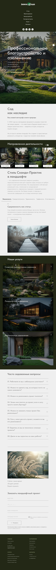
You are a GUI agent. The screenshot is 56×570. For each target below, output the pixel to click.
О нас (28, 11)
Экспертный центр (28, 19)
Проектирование (28, 13)
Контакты (28, 24)
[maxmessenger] (23, 29)
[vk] (26, 29)
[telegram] (29, 29)
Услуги (28, 21)
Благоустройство (28, 16)
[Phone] (32, 29)
